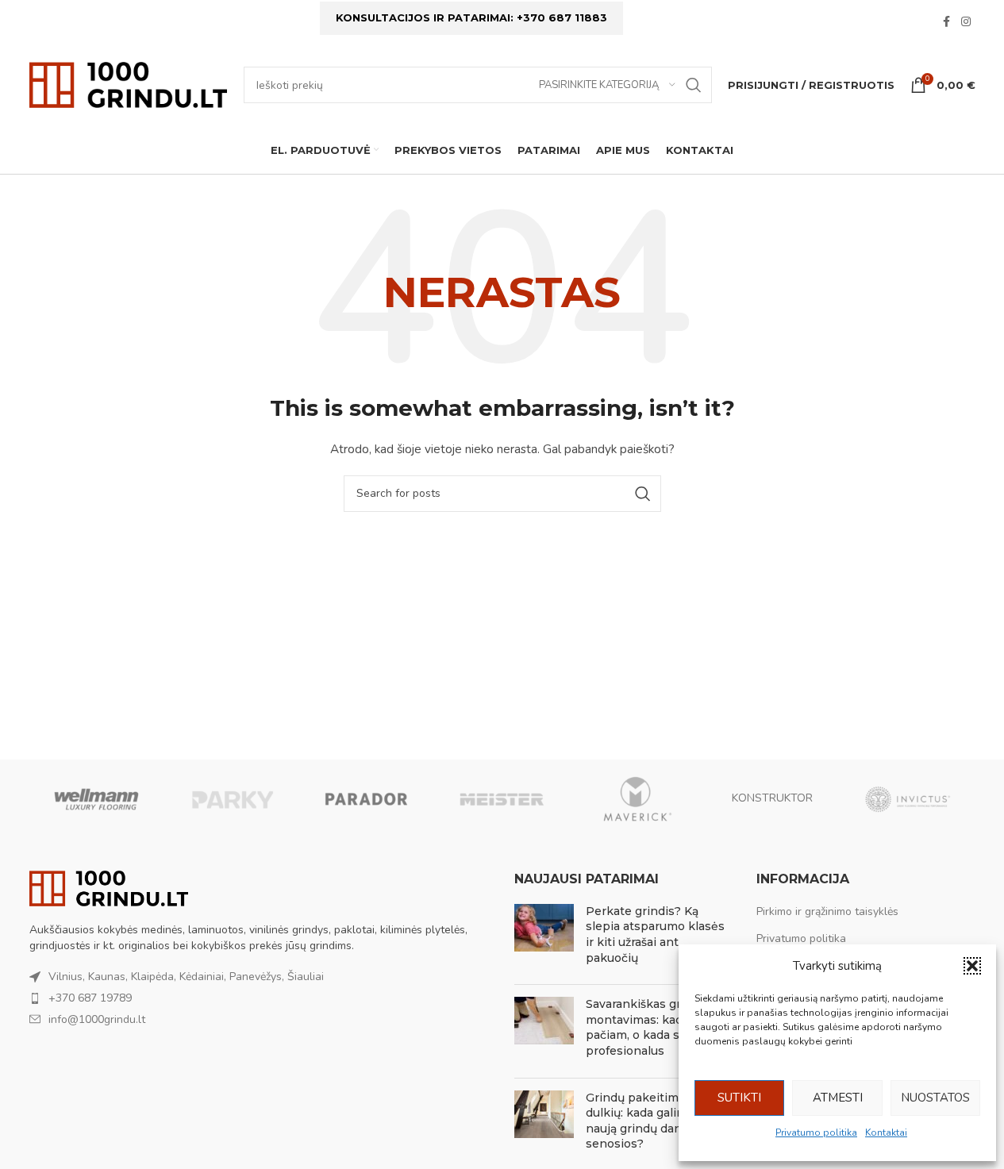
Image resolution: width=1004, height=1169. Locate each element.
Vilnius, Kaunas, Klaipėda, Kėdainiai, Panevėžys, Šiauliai (186, 976)
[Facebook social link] (946, 22)
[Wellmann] (96, 799)
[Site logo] (128, 83)
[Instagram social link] (965, 22)
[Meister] (501, 799)
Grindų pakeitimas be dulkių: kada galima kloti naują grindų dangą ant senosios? (654, 1121)
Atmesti (838, 1098)
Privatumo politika (816, 1132)
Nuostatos (935, 1098)
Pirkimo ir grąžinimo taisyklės (827, 911)
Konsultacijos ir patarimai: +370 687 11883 (471, 17)
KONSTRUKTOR (772, 798)
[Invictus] (907, 799)
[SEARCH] (693, 85)
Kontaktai (886, 1132)
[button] (972, 966)
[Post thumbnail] (544, 938)
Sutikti (739, 1098)
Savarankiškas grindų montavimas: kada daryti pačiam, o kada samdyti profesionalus (655, 1027)
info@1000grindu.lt (96, 1019)
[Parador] (366, 799)
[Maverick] (637, 799)
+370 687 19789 (90, 998)
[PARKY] (231, 799)
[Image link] (108, 887)
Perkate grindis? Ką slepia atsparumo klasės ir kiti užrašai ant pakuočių (655, 934)
